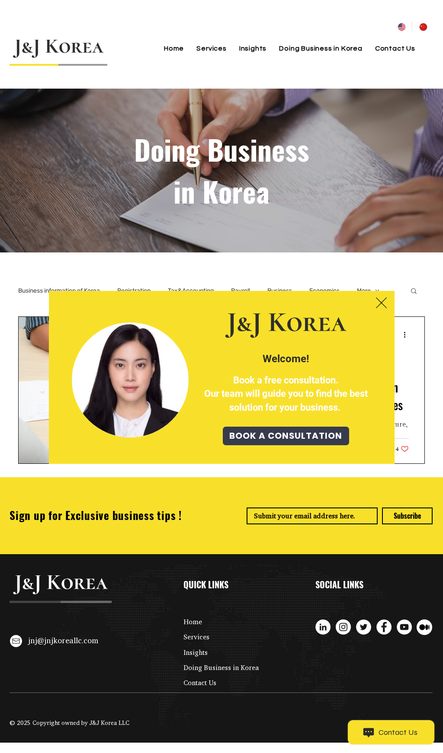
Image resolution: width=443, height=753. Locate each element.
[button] (381, 302)
